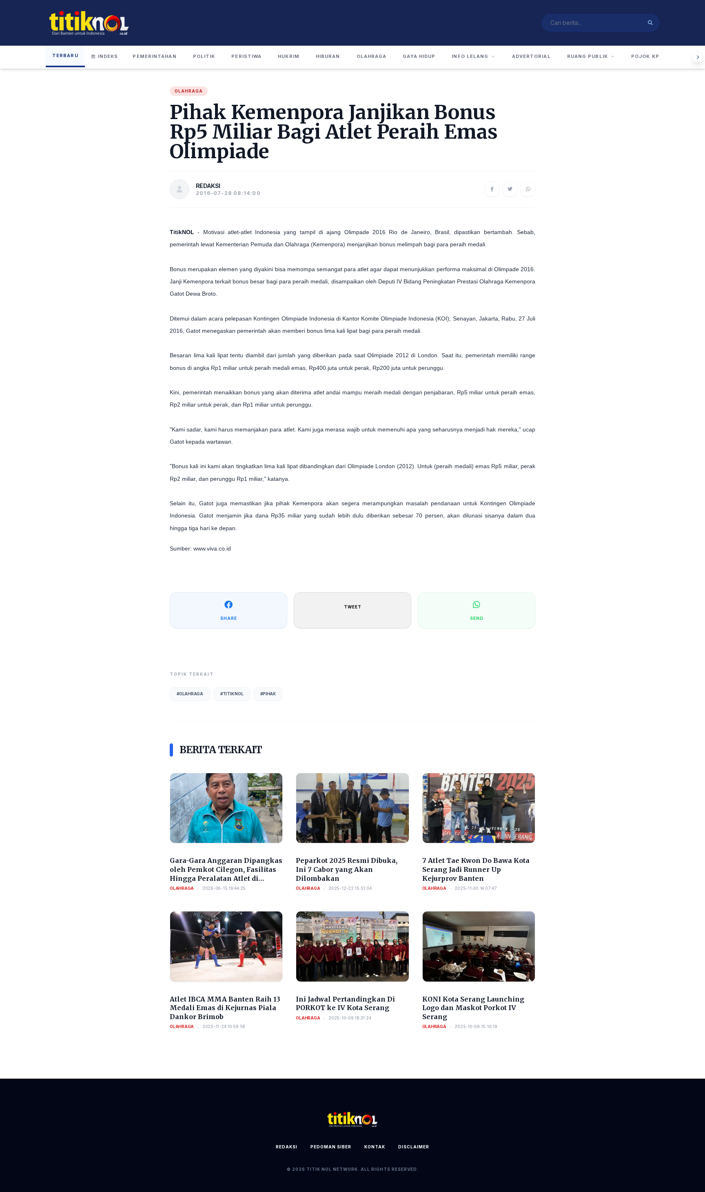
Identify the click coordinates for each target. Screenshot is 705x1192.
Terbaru (65, 55)
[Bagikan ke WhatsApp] (528, 189)
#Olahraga (190, 693)
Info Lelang (470, 56)
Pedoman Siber (330, 1146)
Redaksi (286, 1146)
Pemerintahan (154, 56)
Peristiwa (246, 56)
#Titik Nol (232, 693)
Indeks (108, 56)
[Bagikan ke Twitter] (510, 189)
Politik (204, 56)
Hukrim (288, 56)
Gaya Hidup (419, 56)
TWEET (352, 606)
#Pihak (268, 693)
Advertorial (531, 56)
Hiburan (328, 56)
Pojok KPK (647, 56)
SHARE (228, 618)
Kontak (374, 1146)
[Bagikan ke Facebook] (492, 189)
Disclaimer (413, 1146)
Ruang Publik (587, 56)
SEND (476, 618)
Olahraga (372, 56)
